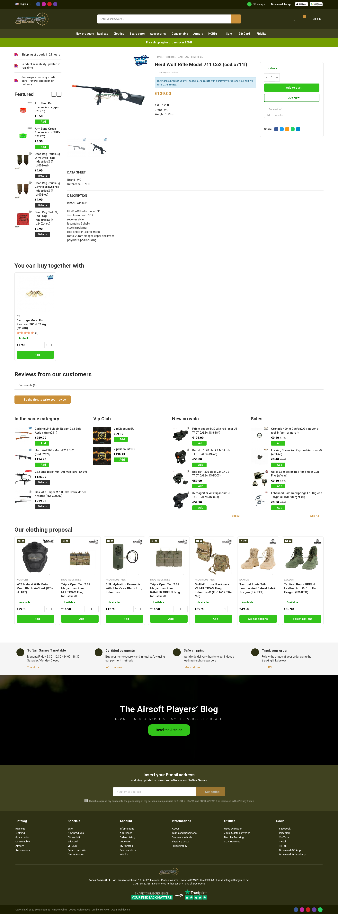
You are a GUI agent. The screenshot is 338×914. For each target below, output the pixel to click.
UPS (269, 667)
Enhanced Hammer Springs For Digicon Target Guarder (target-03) (296, 495)
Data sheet (76, 172)
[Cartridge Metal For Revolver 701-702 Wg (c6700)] (35, 293)
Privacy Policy (246, 801)
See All (236, 515)
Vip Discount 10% (125, 449)
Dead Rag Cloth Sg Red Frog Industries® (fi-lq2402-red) (46, 218)
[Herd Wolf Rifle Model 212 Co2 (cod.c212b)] (23, 457)
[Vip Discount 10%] (102, 456)
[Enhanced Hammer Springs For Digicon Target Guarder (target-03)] (259, 500)
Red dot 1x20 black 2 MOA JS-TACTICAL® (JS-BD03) (211, 473)
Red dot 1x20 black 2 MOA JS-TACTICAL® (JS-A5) (211, 452)
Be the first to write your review (45, 399)
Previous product (311, 57)
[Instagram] (44, 4)
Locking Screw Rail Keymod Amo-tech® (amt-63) (296, 452)
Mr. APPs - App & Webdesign (115, 909)
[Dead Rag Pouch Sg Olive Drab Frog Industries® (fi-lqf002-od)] (23, 161)
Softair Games (42, 909)
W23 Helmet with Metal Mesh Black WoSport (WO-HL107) (35, 588)
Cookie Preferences (79, 909)
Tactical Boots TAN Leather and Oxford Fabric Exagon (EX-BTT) (258, 588)
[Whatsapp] (320, 909)
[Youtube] (49, 4)
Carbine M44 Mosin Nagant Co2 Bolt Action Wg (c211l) (58, 430)
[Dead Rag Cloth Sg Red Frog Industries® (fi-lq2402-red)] (23, 219)
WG (166, 109)
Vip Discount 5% (124, 428)
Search (236, 18)
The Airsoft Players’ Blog (169, 709)
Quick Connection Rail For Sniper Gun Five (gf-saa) (295, 473)
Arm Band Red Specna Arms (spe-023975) (47, 107)
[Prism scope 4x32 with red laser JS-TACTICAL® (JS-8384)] (180, 435)
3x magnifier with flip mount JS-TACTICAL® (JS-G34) (212, 495)
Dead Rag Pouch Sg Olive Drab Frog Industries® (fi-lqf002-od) (47, 159)
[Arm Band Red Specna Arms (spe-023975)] (23, 110)
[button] (53, 94)
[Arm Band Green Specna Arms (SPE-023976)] (23, 135)
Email (287, 129)
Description (77, 196)
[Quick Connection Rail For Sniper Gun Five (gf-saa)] (259, 478)
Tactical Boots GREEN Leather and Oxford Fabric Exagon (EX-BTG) (302, 588)
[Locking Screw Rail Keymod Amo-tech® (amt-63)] (259, 457)
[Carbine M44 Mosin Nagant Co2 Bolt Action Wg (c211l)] (23, 435)
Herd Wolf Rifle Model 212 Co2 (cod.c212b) (54, 452)
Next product (321, 57)
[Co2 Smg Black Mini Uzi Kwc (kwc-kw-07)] (23, 478)
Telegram (298, 129)
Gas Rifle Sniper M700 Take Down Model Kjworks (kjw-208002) (60, 494)
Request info (275, 109)
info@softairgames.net (236, 880)
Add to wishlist (274, 115)
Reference (74, 184)
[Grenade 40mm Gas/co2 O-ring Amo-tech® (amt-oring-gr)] (259, 435)
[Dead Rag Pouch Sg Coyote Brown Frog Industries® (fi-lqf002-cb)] (23, 190)
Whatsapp (259, 4)
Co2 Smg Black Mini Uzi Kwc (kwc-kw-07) (61, 471)
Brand (71, 179)
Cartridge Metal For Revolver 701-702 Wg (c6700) (31, 324)
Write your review (168, 72)
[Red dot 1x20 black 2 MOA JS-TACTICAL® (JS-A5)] (180, 457)
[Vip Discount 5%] (102, 435)
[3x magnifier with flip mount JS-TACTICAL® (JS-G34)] (180, 500)
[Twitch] (55, 4)
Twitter (282, 129)
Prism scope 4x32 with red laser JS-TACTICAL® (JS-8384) (215, 430)
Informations (113, 667)
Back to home (316, 57)
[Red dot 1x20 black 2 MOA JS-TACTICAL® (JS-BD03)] (180, 478)
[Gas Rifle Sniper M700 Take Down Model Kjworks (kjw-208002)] (23, 499)
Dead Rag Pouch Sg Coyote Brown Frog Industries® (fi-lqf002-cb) (47, 189)
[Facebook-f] (38, 4)
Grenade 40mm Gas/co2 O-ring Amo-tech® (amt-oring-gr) (295, 430)
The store (33, 667)
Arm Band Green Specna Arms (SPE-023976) (47, 132)
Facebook (276, 129)
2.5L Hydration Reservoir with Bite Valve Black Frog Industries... (124, 588)
